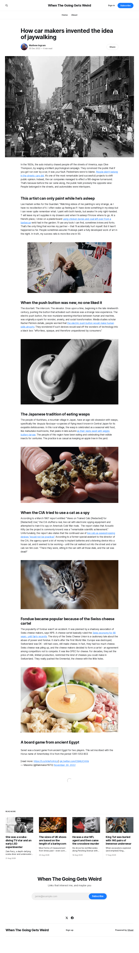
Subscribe (125, 5)
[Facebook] (72, 918)
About (74, 15)
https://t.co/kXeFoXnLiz (46, 761)
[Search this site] (6, 5)
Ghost (130, 930)
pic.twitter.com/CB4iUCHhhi (74, 761)
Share (112, 47)
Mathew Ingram (37, 45)
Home (65, 15)
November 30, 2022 (64, 765)
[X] (66, 918)
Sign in (111, 5)
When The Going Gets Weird (69, 5)
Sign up (69, 930)
